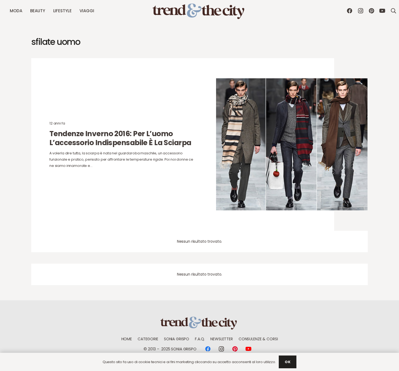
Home (126, 339)
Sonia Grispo (176, 339)
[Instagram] (360, 10)
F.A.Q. (200, 339)
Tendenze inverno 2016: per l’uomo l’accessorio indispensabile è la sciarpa (120, 138)
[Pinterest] (371, 10)
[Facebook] (349, 10)
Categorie (148, 339)
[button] (24, 11)
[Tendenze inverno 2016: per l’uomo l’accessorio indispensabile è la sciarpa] (292, 144)
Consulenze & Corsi (258, 339)
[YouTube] (382, 10)
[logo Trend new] (199, 11)
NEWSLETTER (221, 339)
